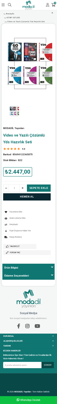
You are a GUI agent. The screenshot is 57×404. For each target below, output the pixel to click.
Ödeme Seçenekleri (16, 275)
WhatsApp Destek (30, 400)
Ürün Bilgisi (11, 267)
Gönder (47, 365)
